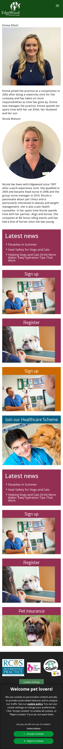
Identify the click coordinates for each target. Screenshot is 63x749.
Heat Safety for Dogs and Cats (29, 249)
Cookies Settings (31, 682)
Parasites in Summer (22, 244)
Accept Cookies (35, 733)
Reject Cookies (35, 741)
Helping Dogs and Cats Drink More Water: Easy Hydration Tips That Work (32, 257)
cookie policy (35, 704)
